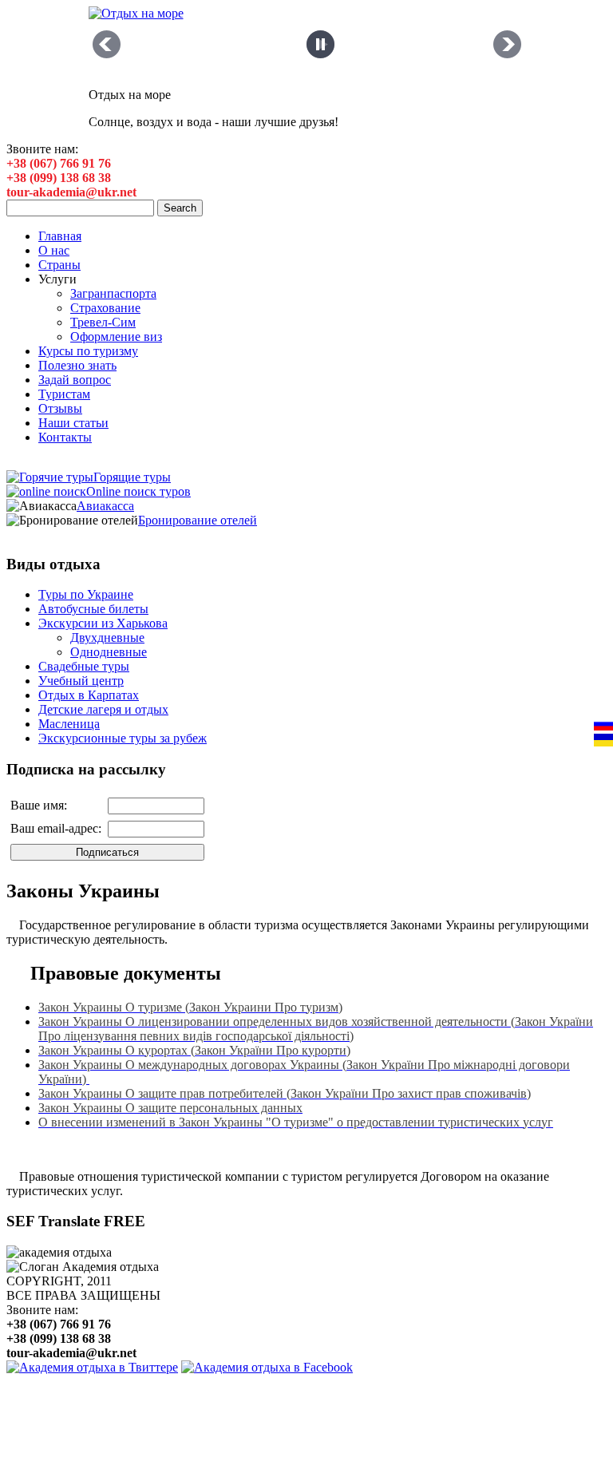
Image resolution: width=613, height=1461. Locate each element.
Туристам (64, 394)
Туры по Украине (85, 594)
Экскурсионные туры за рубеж (122, 738)
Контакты (65, 437)
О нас (53, 250)
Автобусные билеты (93, 609)
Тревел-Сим (103, 322)
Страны (59, 264)
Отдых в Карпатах (88, 695)
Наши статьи (73, 423)
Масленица (69, 723)
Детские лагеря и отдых (103, 709)
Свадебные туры (83, 666)
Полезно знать (77, 365)
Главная (59, 236)
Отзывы (60, 408)
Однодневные (108, 652)
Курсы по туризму (88, 351)
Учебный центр (81, 680)
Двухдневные (107, 637)
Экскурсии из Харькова (103, 623)
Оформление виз (116, 336)
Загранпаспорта (113, 293)
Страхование (105, 308)
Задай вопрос (74, 379)
